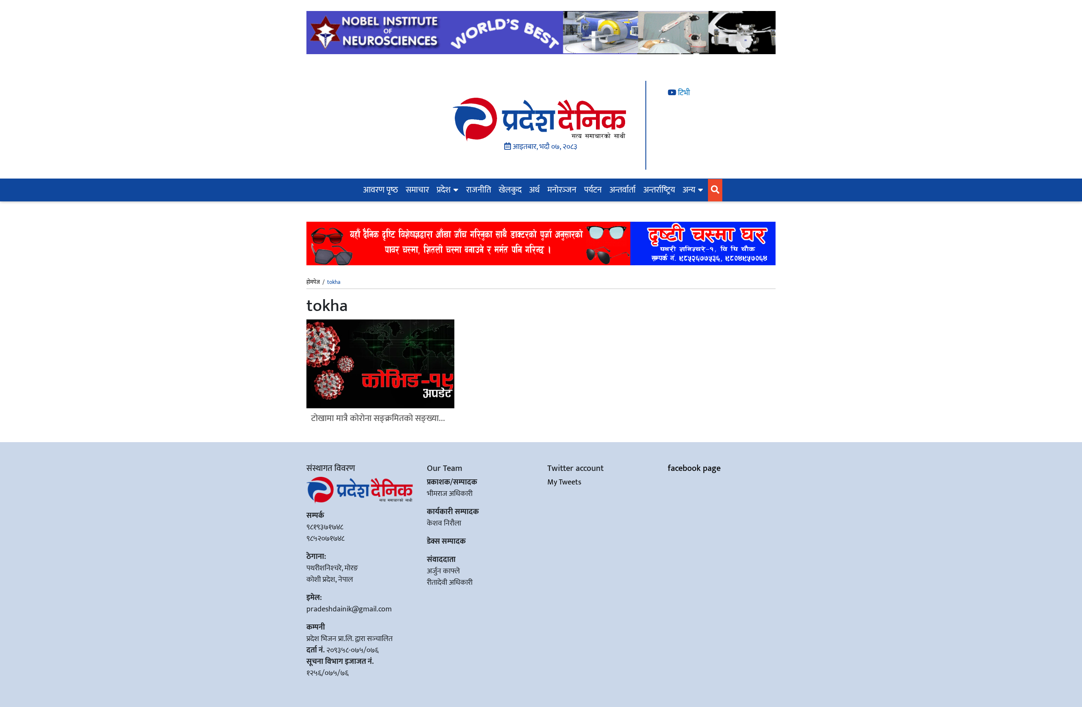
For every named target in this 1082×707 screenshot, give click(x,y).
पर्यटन (593, 190)
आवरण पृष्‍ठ (380, 190)
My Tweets (564, 482)
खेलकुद (510, 190)
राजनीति (478, 190)
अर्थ (534, 190)
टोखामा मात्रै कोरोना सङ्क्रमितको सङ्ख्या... (378, 418)
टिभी (683, 93)
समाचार (417, 190)
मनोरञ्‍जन (562, 190)
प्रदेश (444, 190)
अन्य (689, 190)
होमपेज (313, 282)
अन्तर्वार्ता (622, 190)
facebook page (694, 468)
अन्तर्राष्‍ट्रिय (659, 190)
